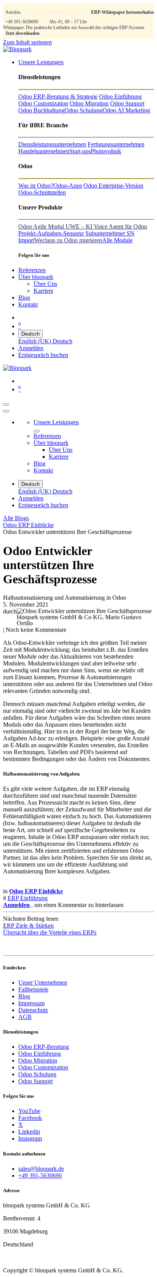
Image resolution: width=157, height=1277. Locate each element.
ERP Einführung (28, 898)
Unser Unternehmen (42, 982)
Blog (24, 996)
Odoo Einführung (39, 1053)
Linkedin (29, 1131)
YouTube (29, 1111)
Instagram (30, 1138)
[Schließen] (6, 411)
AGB (25, 1017)
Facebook (30, 1118)
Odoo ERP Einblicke (28, 525)
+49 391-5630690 (21, 21)
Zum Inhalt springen (27, 42)
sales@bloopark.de (41, 1168)
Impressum (31, 1003)
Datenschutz (33, 1010)
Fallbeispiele (33, 989)
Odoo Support (35, 1081)
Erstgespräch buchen (43, 355)
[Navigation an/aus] (6, 404)
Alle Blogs (16, 518)
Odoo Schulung (37, 1074)
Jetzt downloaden (22, 33)
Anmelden (30, 348)
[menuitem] (41, 62)
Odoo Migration (37, 1060)
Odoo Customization (43, 1067)
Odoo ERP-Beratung (43, 1046)
